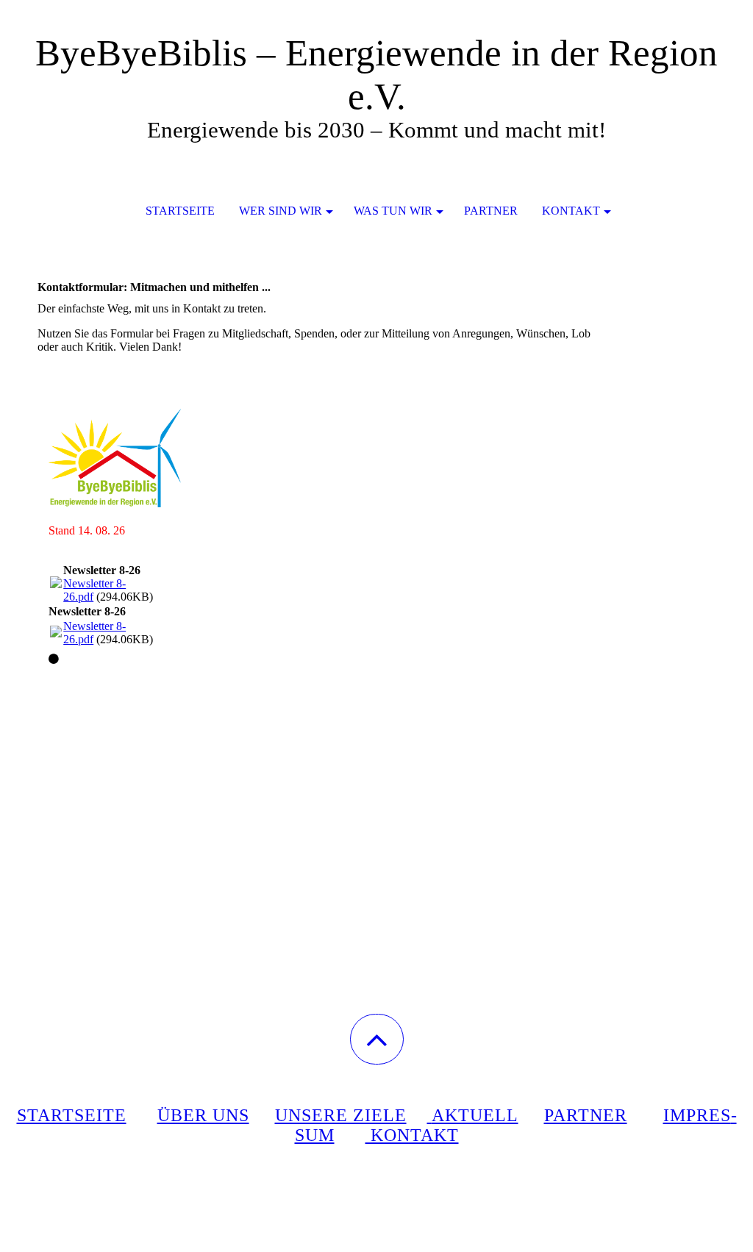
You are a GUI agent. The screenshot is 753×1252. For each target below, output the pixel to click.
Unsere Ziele (341, 1115)
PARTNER (585, 1115)
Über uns (203, 1115)
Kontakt (571, 210)
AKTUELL (475, 1115)
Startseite (180, 210)
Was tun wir (393, 210)
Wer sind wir (280, 210)
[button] (377, 1039)
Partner (491, 210)
